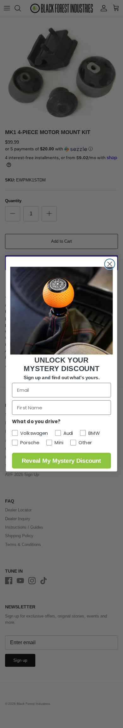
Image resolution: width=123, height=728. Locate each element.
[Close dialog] (110, 264)
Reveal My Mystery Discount (61, 460)
